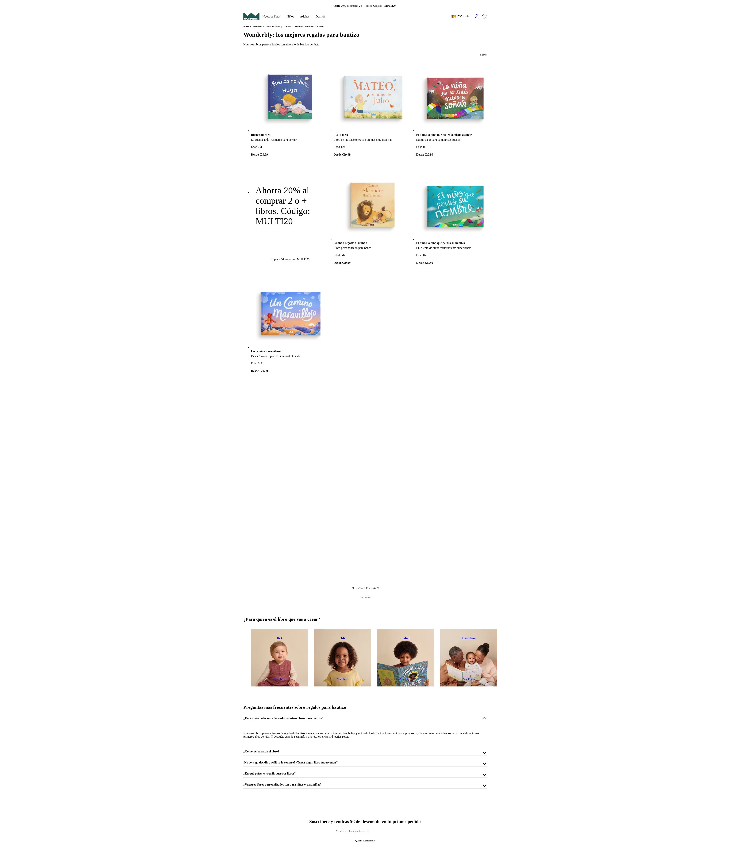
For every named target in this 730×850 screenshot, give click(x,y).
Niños (290, 16)
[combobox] (460, 16)
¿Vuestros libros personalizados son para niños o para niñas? (282, 784)
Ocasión (320, 16)
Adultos (304, 16)
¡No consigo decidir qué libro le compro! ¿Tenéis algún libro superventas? (290, 762)
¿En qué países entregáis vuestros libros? (269, 773)
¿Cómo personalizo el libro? (261, 751)
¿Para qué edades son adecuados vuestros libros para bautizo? (283, 718)
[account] (476, 16)
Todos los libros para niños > (279, 26)
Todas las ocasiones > (305, 26)
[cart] (484, 16)
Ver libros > (258, 26)
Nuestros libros (272, 16)
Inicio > (247, 26)
